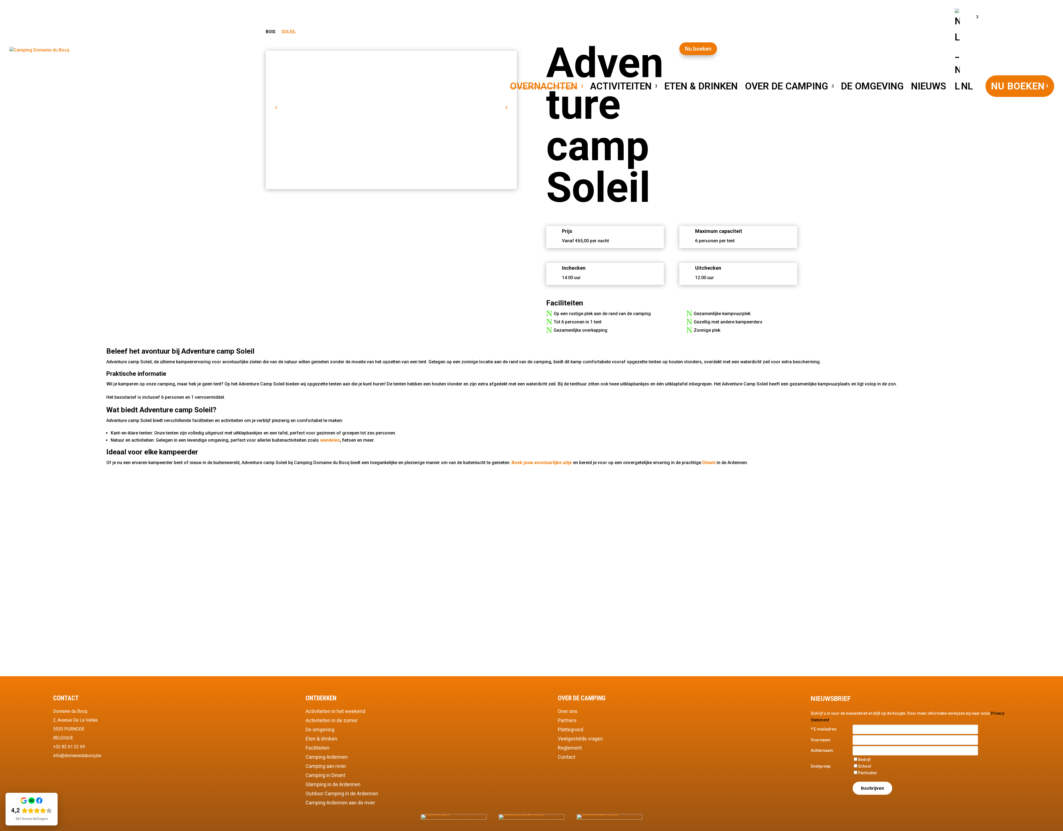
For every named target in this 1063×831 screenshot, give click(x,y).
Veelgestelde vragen (580, 739)
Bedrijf (864, 759)
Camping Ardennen (327, 757)
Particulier (867, 773)
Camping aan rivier (326, 766)
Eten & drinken (321, 739)
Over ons (567, 711)
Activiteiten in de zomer (332, 720)
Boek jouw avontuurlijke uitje (542, 462)
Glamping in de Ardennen (333, 784)
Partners (567, 720)
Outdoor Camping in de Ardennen (342, 793)
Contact (566, 757)
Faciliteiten (317, 748)
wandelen (330, 440)
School (864, 766)
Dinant (709, 462)
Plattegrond (570, 729)
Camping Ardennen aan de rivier (340, 803)
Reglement (570, 748)
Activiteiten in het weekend (335, 711)
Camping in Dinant (325, 775)
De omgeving (320, 729)
